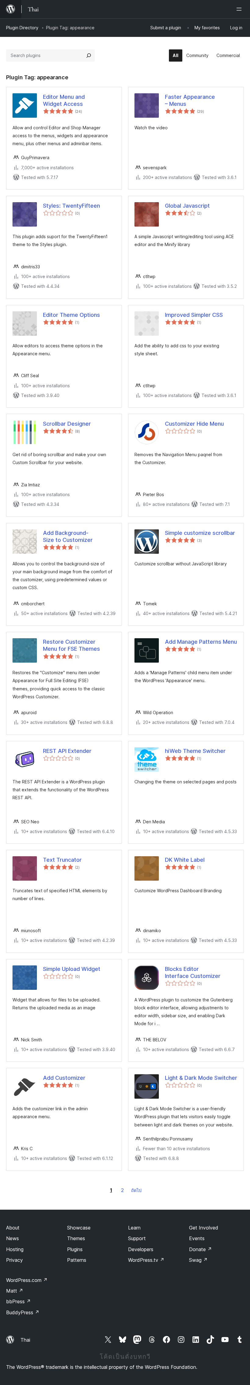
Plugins (75, 1249)
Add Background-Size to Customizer (68, 536)
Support (137, 1238)
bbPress (18, 1301)
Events (197, 1238)
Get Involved (203, 1228)
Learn (134, 1228)
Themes (76, 1238)
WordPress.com (27, 1280)
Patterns (76, 1260)
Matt (14, 1291)
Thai (25, 1340)
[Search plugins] (89, 55)
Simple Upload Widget (71, 969)
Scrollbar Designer (67, 424)
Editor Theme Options (71, 315)
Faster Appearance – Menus (190, 100)
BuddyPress (22, 1312)
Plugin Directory (22, 27)
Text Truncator (62, 860)
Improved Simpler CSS (194, 315)
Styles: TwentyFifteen (71, 205)
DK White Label (185, 860)
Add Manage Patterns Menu (201, 642)
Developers (140, 1249)
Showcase (79, 1228)
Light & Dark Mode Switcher (201, 1078)
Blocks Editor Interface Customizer (192, 972)
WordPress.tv (146, 1260)
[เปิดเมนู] (240, 9)
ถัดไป (136, 1190)
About (13, 1228)
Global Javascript (187, 205)
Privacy (14, 1260)
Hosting (14, 1249)
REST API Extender (67, 751)
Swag (198, 1260)
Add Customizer (64, 1078)
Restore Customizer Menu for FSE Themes (71, 645)
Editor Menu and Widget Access (64, 100)
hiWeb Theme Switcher (195, 751)
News (12, 1238)
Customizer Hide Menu (194, 424)
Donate (200, 1249)
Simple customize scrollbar (200, 533)
